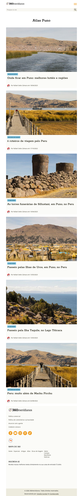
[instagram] (20, 433)
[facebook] (11, 433)
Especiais (17, 451)
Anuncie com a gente (16, 423)
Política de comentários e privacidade (21, 420)
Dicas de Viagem (37, 451)
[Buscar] (75, 9)
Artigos (23, 451)
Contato (46, 453)
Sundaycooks (54, 494)
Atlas (28, 451)
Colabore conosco (14, 427)
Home (10, 451)
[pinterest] (25, 433)
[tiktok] (30, 433)
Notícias (46, 457)
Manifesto (47, 455)
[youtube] (15, 433)
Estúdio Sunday (42, 494)
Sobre (46, 451)
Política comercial (14, 416)
